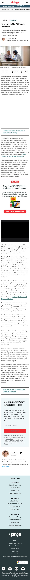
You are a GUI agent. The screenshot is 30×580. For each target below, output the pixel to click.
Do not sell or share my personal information (15, 556)
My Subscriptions (15, 488)
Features (25, 40)
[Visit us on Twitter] (3, 569)
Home (5, 20)
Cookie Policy (15, 551)
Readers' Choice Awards (15, 503)
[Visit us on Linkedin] (23, 569)
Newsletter (25, 72)
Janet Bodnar (12, 38)
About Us (15, 540)
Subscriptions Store (15, 485)
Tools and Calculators (15, 525)
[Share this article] (2, 72)
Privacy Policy (15, 548)
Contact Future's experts (15, 543)
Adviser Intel (15, 522)
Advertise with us (15, 554)
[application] (15, 229)
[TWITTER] (21, 453)
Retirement (13, 20)
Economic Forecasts (15, 519)
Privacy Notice (9, 439)
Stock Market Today (15, 517)
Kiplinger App (15, 490)
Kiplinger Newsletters (15, 493)
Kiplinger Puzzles (15, 506)
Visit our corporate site (21, 574)
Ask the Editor (15, 509)
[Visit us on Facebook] (10, 569)
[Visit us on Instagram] (16, 569)
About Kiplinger (15, 501)
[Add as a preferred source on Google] (22, 562)
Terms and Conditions (15, 546)
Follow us (16, 72)
